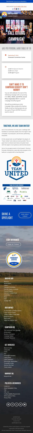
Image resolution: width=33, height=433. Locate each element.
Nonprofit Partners (8, 316)
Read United (7, 318)
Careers (6, 285)
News (5, 297)
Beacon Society (8, 348)
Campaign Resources (9, 338)
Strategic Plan (7, 301)
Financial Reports (8, 291)
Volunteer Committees (9, 287)
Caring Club (7, 350)
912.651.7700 (16, 421)
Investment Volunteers (10, 355)
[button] (30, 12)
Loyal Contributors (8, 359)
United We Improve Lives (10, 320)
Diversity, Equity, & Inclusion (11, 289)
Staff (5, 299)
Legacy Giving (7, 357)
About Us (6, 281)
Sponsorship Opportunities (10, 361)
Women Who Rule (9, 365)
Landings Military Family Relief (11, 314)
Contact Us (7, 386)
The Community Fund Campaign (12, 330)
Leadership (7, 295)
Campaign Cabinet (8, 336)
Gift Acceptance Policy (9, 396)
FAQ (5, 390)
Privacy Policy (7, 398)
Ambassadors (7, 332)
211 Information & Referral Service (12, 310)
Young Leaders (8, 367)
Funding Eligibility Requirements (12, 394)
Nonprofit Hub (7, 376)
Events (5, 352)
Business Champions (9, 334)
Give (5, 353)
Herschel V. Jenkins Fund (10, 293)
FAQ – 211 (6, 392)
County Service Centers (10, 312)
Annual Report (7, 283)
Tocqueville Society (9, 363)
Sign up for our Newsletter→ (20, 1)
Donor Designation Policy (10, 388)
